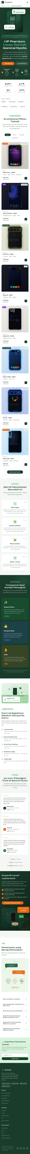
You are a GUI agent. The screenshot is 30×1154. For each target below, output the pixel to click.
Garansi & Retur (5, 1120)
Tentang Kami (5, 1128)
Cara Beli (4, 1110)
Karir (3, 1133)
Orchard (7, 2)
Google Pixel (15, 137)
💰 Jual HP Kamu (21, 63)
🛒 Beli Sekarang (8, 63)
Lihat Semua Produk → (15, 472)
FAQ (2, 1118)
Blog (3, 1130)
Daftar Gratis (15, 1058)
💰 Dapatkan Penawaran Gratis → (12, 903)
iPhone (14, 134)
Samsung (21, 134)
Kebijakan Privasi (5, 1135)
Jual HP (3, 1113)
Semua (7, 134)
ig (20, 1148)
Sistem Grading (5, 1115)
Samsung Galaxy (5, 1095)
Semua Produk (5, 1103)
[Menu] (27, 2)
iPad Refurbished (5, 1100)
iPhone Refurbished (6, 1093)
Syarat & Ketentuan (6, 1138)
